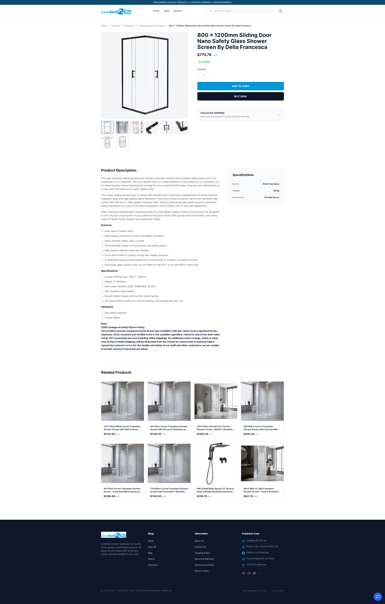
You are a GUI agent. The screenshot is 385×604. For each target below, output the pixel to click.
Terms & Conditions (204, 565)
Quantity (201, 69)
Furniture (116, 25)
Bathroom (130, 25)
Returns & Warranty (204, 559)
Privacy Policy (202, 571)
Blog (150, 553)
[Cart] (280, 11)
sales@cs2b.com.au (256, 540)
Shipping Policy (202, 553)
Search (151, 559)
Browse (178, 10)
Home (156, 10)
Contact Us (200, 547)
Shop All (152, 547)
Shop (166, 10)
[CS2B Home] (116, 10)
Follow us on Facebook (258, 552)
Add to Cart (240, 86)
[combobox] (240, 11)
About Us (199, 541)
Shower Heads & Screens (151, 25)
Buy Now (240, 96)
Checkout (152, 565)
